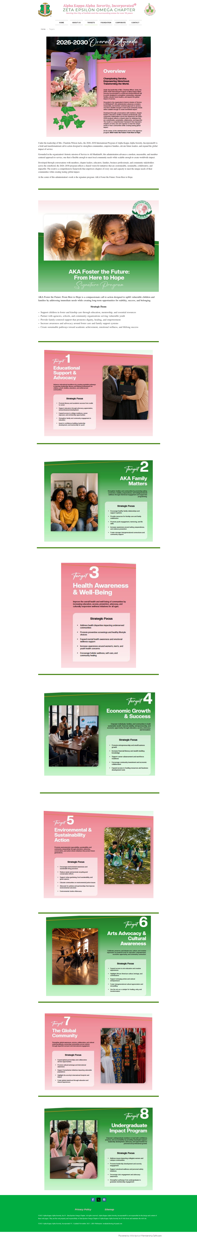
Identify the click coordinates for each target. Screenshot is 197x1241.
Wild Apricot (135, 1236)
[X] (99, 1200)
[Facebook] (93, 1200)
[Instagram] (104, 1200)
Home (43, 29)
